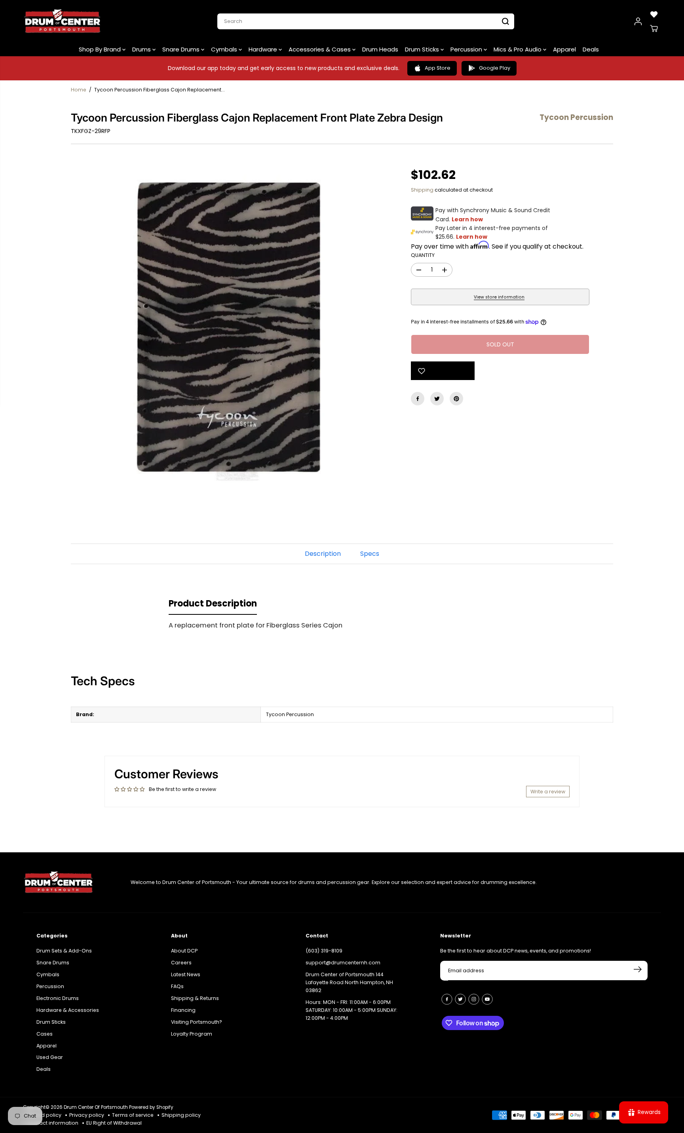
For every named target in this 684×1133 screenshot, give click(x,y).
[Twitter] (437, 398)
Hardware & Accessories (67, 1010)
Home (78, 89)
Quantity (423, 255)
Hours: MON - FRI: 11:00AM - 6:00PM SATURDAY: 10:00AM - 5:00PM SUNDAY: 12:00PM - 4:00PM (351, 1010)
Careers (181, 962)
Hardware (264, 49)
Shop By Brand (100, 49)
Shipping (422, 189)
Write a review (547, 791)
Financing (183, 1010)
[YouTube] (487, 999)
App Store (437, 68)
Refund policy (44, 1115)
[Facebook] (417, 398)
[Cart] (654, 28)
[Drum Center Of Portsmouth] (62, 21)
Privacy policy (86, 1115)
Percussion (467, 49)
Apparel (564, 49)
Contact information (52, 1123)
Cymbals (225, 49)
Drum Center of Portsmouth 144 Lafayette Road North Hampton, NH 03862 (349, 982)
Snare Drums (181, 49)
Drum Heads (380, 49)
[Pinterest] (456, 398)
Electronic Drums (57, 998)
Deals (591, 49)
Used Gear (49, 1057)
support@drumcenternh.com (343, 962)
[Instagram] (474, 999)
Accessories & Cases (320, 49)
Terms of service (133, 1115)
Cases (44, 1033)
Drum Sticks (423, 49)
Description (323, 553)
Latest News (185, 974)
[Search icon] (505, 21)
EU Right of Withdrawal (114, 1123)
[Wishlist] (654, 14)
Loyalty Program (191, 1033)
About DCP (184, 950)
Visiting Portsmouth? (196, 1022)
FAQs (177, 986)
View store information (499, 297)
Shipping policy (181, 1115)
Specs (369, 553)
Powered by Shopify (151, 1107)
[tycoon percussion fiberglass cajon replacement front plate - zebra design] (229, 328)
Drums (142, 49)
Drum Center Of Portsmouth (96, 1107)
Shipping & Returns (195, 998)
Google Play (494, 68)
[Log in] (638, 21)
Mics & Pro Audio (518, 49)
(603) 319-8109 (324, 950)
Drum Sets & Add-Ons (64, 950)
